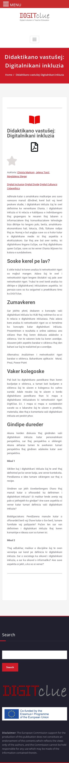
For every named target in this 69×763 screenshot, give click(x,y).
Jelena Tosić (42, 172)
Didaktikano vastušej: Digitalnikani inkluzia (40, 74)
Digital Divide (32, 184)
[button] (6, 4)
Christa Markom (25, 172)
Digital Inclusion (16, 184)
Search (8, 634)
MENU (15, 4)
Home (8, 74)
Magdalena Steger (17, 176)
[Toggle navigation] (34, 39)
